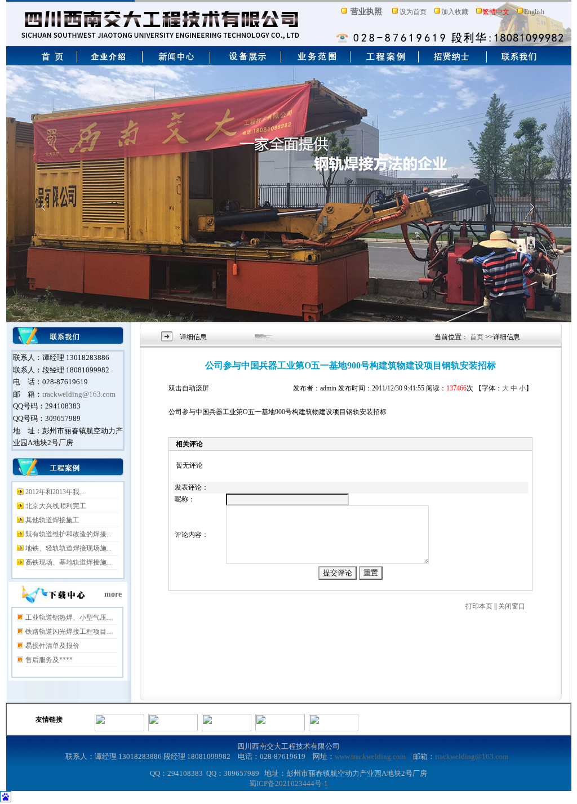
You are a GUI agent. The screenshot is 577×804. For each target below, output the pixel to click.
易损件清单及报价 (52, 646)
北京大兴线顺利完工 (55, 506)
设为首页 (413, 12)
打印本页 (478, 606)
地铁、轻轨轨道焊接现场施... (68, 548)
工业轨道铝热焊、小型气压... (68, 617)
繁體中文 (495, 12)
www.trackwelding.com (370, 756)
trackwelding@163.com (79, 394)
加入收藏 (454, 12)
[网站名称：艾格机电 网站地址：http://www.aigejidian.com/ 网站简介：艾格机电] (333, 729)
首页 (476, 337)
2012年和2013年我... (55, 492)
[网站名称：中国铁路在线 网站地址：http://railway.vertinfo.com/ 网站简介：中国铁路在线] (280, 729)
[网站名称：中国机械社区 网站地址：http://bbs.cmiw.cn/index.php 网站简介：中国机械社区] (173, 729)
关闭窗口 (511, 606)
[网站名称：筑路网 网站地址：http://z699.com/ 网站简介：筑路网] (226, 729)
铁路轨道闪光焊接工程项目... (68, 632)
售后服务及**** (49, 660)
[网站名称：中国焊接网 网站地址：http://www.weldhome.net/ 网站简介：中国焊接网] (119, 729)
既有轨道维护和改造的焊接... (68, 534)
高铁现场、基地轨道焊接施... (68, 562)
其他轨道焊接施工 (52, 520)
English (534, 12)
